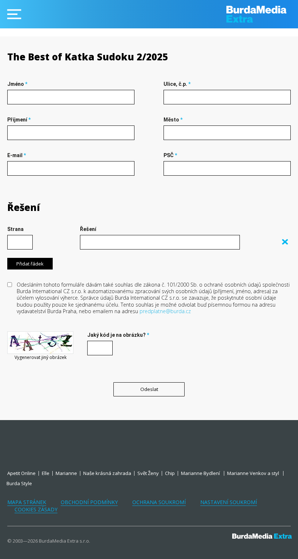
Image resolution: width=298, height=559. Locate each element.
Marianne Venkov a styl (253, 473)
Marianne (66, 473)
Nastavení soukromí (228, 502)
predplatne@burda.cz (165, 311)
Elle (45, 473)
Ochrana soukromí (159, 502)
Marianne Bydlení (201, 473)
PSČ (170, 155)
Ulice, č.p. (177, 84)
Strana (15, 229)
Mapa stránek (26, 502)
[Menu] (14, 14)
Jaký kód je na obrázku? (118, 335)
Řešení (23, 207)
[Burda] (262, 14)
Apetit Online (21, 473)
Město (173, 120)
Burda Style (19, 483)
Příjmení (19, 120)
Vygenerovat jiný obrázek (41, 357)
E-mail (16, 155)
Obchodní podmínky (89, 502)
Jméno (17, 84)
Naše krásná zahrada (107, 473)
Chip (170, 473)
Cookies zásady (36, 509)
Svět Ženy (148, 473)
